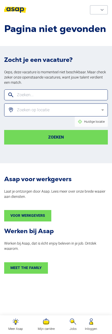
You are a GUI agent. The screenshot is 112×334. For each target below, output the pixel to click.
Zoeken (56, 137)
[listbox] (51, 110)
